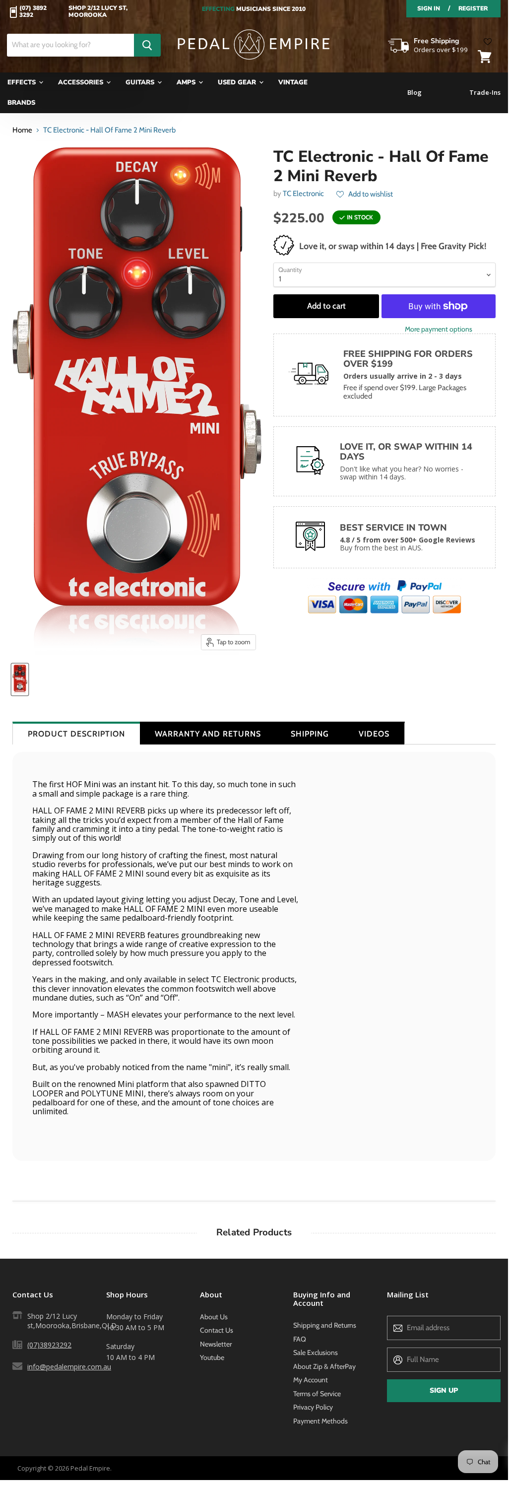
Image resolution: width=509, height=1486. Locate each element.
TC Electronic (303, 193)
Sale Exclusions (315, 1352)
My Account (310, 1379)
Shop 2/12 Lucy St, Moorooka (97, 12)
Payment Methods (320, 1421)
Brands (21, 102)
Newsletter (216, 1344)
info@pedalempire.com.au (69, 1366)
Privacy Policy (313, 1407)
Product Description (76, 734)
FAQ (299, 1339)
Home (22, 130)
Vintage (293, 82)
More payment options (438, 329)
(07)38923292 (49, 1345)
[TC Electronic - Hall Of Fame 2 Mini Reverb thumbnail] (19, 679)
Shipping (310, 734)
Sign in (428, 8)
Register (473, 8)
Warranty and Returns (208, 734)
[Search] (147, 45)
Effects (22, 82)
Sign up (444, 1390)
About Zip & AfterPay (324, 1366)
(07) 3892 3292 (33, 12)
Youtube (212, 1357)
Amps (187, 82)
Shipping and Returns (324, 1325)
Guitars (141, 82)
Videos (374, 734)
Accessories (81, 82)
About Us (214, 1316)
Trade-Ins (485, 92)
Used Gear (238, 82)
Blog (414, 92)
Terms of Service (317, 1393)
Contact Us (216, 1330)
